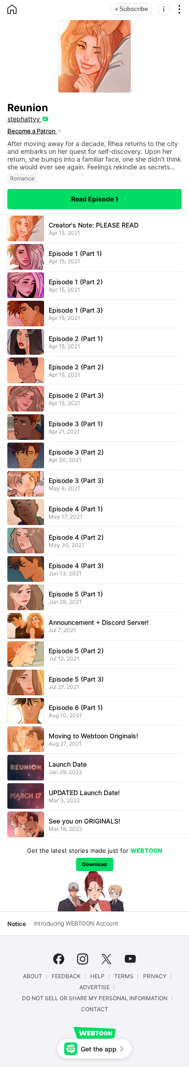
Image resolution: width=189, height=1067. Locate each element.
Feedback (66, 976)
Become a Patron (32, 131)
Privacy (155, 976)
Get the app (99, 1049)
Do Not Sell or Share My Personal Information (94, 998)
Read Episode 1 (94, 199)
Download (94, 864)
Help (97, 976)
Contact (94, 1009)
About (32, 976)
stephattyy (24, 119)
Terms (123, 976)
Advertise (94, 987)
